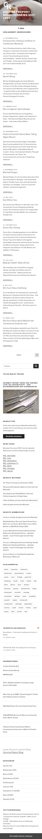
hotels (29, 581)
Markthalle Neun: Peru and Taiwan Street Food (19, 706)
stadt (14, 608)
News (5, 795)
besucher (14, 569)
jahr (35, 581)
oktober (17, 596)
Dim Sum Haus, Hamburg (14, 288)
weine (6, 611)
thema (28, 608)
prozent (7, 600)
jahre (6, 585)
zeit (25, 611)
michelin (17, 592)
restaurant (23, 600)
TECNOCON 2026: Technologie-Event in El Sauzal (19, 647)
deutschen (8, 573)
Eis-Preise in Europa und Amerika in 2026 (18, 483)
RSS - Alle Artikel (9, 456)
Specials (6, 799)
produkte (32, 596)
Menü (22, 28)
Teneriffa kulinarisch (14, 628)
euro (13, 577)
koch (19, 585)
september (28, 604)
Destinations (7, 778)
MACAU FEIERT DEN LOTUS (16, 263)
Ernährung (7, 782)
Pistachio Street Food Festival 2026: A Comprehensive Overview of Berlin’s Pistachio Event (19, 729)
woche (19, 611)
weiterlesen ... (8, 68)
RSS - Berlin (7, 466)
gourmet (28, 577)
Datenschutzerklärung (11, 670)
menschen (8, 592)
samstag (18, 604)
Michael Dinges (10, 172)
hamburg (7, 581)
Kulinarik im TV (8, 791)
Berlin (5, 774)
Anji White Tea (10, 200)
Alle (4, 766)
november (8, 596)
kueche (15, 589)
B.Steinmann (7, 770)
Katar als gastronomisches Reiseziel (16, 504)
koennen (7, 589)
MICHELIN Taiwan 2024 (19, 526)
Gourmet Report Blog (13, 752)
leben (35, 589)
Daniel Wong (9, 76)
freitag (19, 577)
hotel (22, 581)
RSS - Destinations (10, 461)
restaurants (8, 604)
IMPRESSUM (7, 675)
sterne (21, 608)
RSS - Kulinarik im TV (10, 463)
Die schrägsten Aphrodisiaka (16, 109)
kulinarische (25, 589)
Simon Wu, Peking (11, 227)
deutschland (19, 573)
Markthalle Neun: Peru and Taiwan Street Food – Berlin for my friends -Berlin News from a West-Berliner (20, 524)
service (6, 608)
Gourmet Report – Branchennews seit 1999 (19, 15)
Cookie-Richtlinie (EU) (11, 666)
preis (24, 596)
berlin (6, 569)
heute (15, 581)
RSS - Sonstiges (9, 468)
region (14, 600)
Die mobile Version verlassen (21, 836)
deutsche (23, 569)
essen (6, 577)
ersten (28, 573)
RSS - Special (8, 471)
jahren (12, 585)
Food (5, 787)
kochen (26, 585)
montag (26, 592)
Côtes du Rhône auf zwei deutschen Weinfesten (20, 500)
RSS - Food (7, 458)
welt (12, 611)
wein (35, 608)
